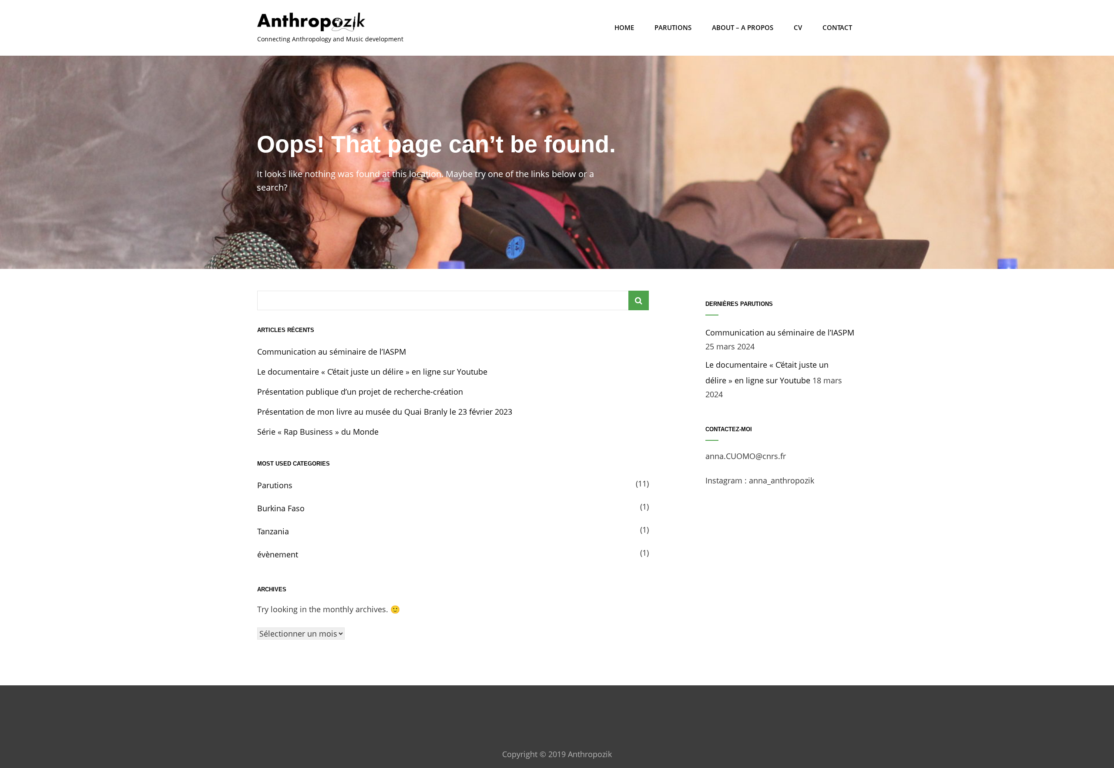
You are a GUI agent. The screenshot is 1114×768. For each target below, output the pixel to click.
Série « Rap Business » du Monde (318, 431)
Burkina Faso (281, 508)
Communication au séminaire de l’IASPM (331, 351)
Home (624, 27)
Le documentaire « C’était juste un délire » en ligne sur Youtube (372, 371)
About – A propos (742, 27)
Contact (837, 27)
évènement (277, 554)
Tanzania (273, 531)
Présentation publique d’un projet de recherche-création (360, 391)
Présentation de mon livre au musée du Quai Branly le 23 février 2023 (384, 411)
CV (798, 27)
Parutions (672, 27)
